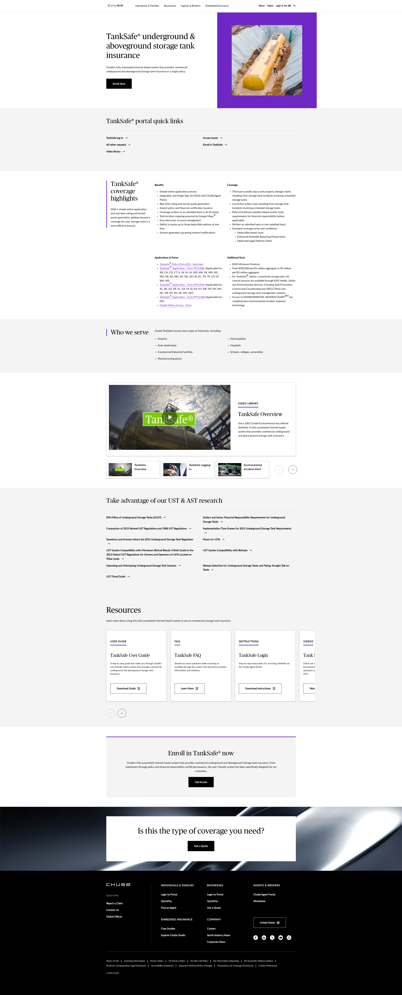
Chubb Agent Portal (264, 894)
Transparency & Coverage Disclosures (235, 966)
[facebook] (255, 937)
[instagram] (289, 937)
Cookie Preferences (268, 966)
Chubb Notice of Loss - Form (175, 305)
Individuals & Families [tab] (147, 6)
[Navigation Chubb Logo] (115, 6)
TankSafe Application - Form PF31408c (182, 268)
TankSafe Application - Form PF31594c (182, 284)
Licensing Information (134, 961)
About (262, 6)
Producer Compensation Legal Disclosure (126, 966)
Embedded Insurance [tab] (217, 6)
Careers (211, 928)
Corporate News (216, 942)
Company (214, 919)
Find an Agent (168, 908)
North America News (218, 935)
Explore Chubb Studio (173, 935)
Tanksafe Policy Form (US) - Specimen (181, 264)
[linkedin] (264, 937)
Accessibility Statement (162, 966)
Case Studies (168, 928)
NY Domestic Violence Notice (258, 961)
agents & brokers (266, 885)
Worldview (259, 901)
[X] (272, 937)
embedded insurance (177, 919)
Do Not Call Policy (199, 961)
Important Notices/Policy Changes (195, 966)
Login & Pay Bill (283, 6)
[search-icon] (294, 6)
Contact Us (112, 910)
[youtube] (280, 937)
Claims (270, 6)
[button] (133, 469)
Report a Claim (114, 903)
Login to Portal (169, 894)
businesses (215, 885)
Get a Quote (214, 908)
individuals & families (177, 885)
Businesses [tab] (170, 6)
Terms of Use (112, 961)
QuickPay (166, 901)
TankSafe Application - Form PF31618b (182, 296)
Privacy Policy (156, 961)
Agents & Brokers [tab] (190, 6)
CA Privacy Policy (177, 961)
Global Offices (114, 916)
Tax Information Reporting (226, 961)
